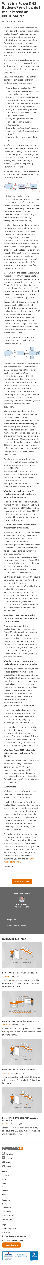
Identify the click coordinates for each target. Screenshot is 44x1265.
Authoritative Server (16, 925)
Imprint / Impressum (9, 1229)
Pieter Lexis (6, 1073)
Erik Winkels (6, 976)
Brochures (5, 1204)
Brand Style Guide (8, 1215)
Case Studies (6, 1212)
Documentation (7, 1219)
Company (5, 1175)
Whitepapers (6, 1208)
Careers (4, 1179)
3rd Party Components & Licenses (14, 1236)
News (4, 1183)
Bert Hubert (22, 904)
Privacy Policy (7, 1232)
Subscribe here (12, 1245)
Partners (5, 1191)
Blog (3, 1187)
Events (4, 1195)
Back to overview (22, 882)
